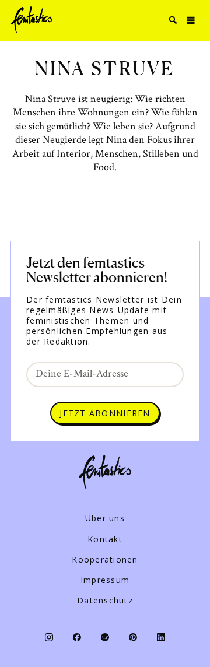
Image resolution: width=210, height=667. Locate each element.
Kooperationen (105, 559)
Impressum (105, 580)
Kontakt (105, 539)
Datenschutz (105, 600)
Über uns (105, 518)
